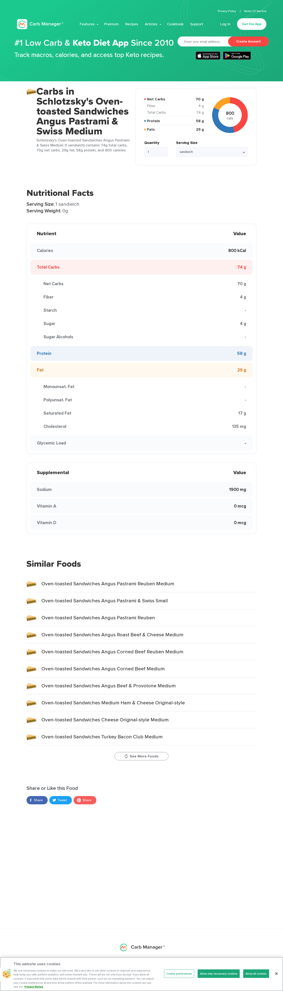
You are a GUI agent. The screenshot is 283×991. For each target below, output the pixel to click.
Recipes (131, 24)
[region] (141, 974)
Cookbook (175, 24)
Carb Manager (40, 24)
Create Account (248, 41)
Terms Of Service (255, 11)
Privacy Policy (227, 11)
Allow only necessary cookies (218, 973)
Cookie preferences (179, 973)
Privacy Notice (33, 987)
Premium (111, 24)
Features (87, 24)
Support (196, 24)
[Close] (276, 973)
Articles (151, 24)
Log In (225, 24)
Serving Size (186, 142)
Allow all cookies (256, 973)
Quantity (151, 142)
